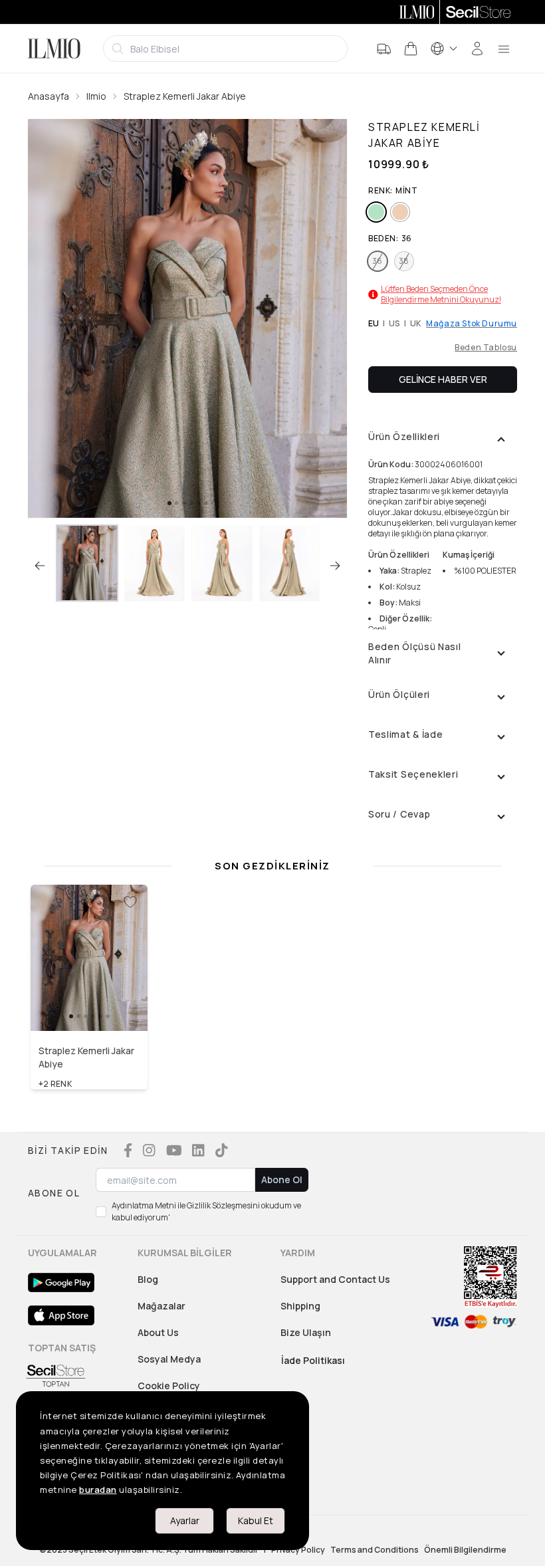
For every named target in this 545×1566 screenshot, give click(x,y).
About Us (158, 1332)
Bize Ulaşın (305, 1332)
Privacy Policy (298, 1550)
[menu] (504, 48)
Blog (148, 1279)
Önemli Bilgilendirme (465, 1550)
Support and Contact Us (335, 1279)
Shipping (300, 1305)
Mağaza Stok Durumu (471, 323)
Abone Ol (281, 1179)
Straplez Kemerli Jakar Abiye (185, 96)
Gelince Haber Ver (443, 379)
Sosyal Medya (169, 1359)
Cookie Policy (169, 1385)
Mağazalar (161, 1305)
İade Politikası (313, 1360)
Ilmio (96, 96)
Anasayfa (48, 96)
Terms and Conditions (374, 1550)
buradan (98, 1490)
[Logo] (54, 48)
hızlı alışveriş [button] (89, 1003)
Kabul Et (255, 1520)
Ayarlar (184, 1520)
